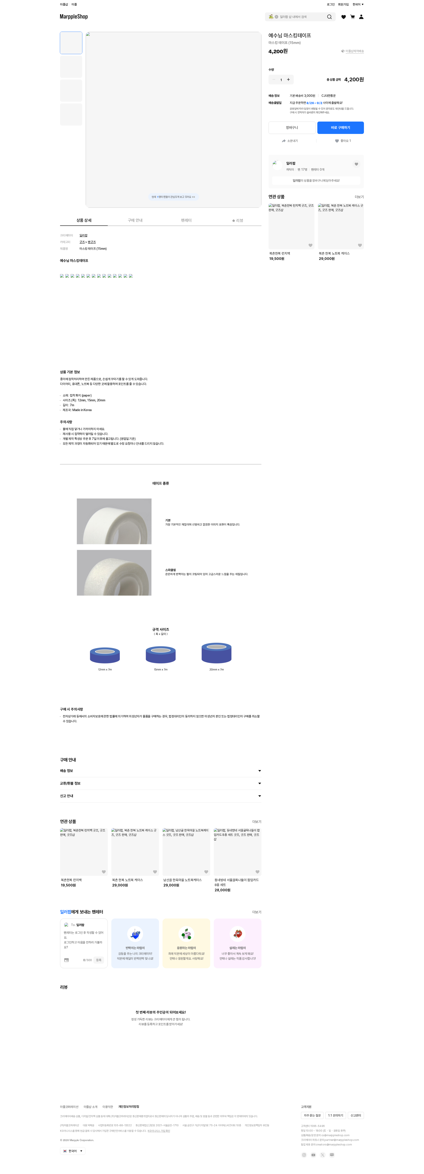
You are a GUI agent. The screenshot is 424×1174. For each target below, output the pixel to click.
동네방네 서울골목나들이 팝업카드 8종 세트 (237, 882)
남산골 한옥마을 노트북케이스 (182, 880)
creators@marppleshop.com (334, 1144)
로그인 (331, 4)
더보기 (256, 822)
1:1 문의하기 (335, 1115)
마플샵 (64, 4)
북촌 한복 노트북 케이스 (127, 880)
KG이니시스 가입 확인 (159, 1130)
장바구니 (292, 128)
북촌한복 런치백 (71, 880)
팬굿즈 (92, 242)
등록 (98, 960)
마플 (74, 4)
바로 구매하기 (340, 128)
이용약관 (107, 1107)
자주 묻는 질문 (312, 1115)
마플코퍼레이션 (69, 1107)
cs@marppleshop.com (335, 1135)
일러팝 (83, 235)
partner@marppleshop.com (341, 1140)
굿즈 (82, 242)
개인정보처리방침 (128, 1106)
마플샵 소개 (90, 1107)
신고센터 (356, 1115)
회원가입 (343, 4)
